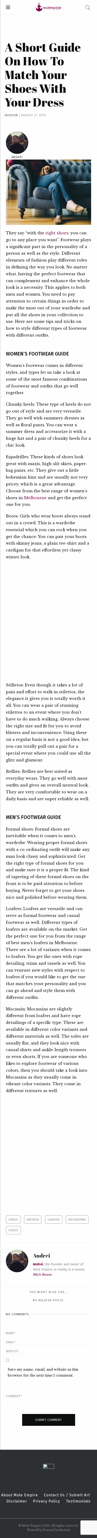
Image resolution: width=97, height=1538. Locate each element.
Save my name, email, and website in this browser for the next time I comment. (43, 1372)
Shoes (13, 1230)
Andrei (17, 157)
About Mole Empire (19, 1495)
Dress (13, 1219)
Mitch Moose (42, 1275)
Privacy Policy (46, 1501)
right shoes (56, 233)
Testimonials (78, 1501)
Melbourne (35, 497)
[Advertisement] (48, 621)
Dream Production (56, 1530)
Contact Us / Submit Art (67, 1495)
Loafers (54, 1219)
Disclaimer (16, 1501)
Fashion (11, 115)
